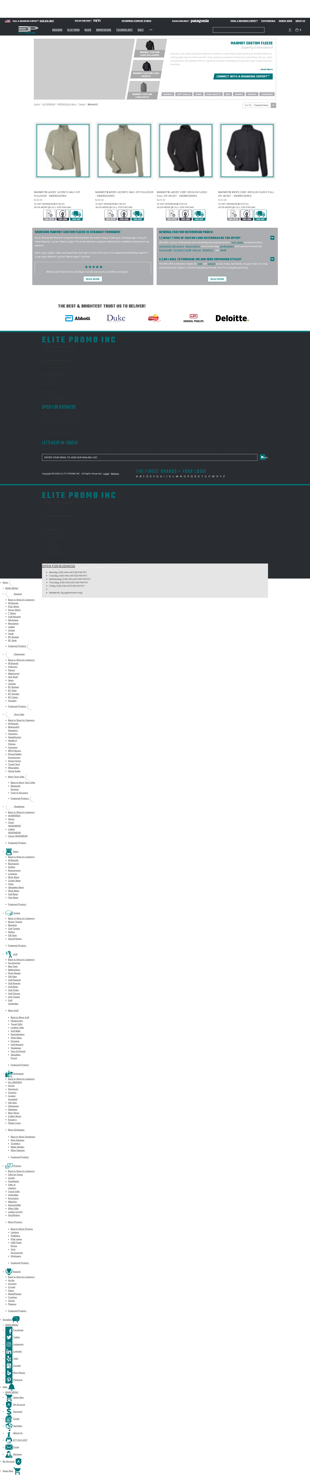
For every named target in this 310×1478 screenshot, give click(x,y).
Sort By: (248, 105)
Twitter (16, 1337)
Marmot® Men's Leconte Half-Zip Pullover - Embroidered (124, 194)
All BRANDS (14, 815)
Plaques (12, 1304)
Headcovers (17, 1020)
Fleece (11, 670)
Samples (17, 1426)
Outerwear (19, 654)
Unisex (11, 630)
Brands (57, 30)
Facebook (18, 1330)
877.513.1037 (53, 391)
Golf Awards (14, 983)
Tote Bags (13, 897)
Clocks (11, 1300)
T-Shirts (12, 613)
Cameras (12, 747)
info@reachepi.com (57, 398)
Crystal (11, 1287)
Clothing (73, 30)
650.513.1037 (47, 21)
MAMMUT (208, 250)
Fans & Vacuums (19, 792)
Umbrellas (13, 1195)
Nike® (223, 250)
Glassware (13, 1106)
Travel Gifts (16, 1024)
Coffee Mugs (14, 1116)
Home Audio (14, 771)
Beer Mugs (13, 1113)
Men (228, 94)
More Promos (15, 1222)
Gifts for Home (15, 1174)
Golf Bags (13, 894)
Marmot (196, 250)
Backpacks (13, 863)
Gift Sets (12, 935)
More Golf (13, 1010)
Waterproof (13, 673)
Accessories (14, 963)
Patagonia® (165, 250)
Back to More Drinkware (23, 1136)
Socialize (7, 1319)
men (200, 264)
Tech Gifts (18, 714)
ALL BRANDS (15, 1082)
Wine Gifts (13, 1208)
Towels (16, 913)
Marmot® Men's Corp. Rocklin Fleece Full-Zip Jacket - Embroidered (246, 194)
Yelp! (15, 1358)
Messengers (14, 870)
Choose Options (62, 156)
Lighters (15, 1232)
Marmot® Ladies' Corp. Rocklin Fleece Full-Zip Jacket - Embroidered (182, 194)
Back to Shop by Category (21, 599)
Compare (61, 150)
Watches (12, 1201)
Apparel (17, 594)
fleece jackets (192, 246)
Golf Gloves (14, 993)
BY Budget (13, 637)
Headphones (14, 737)
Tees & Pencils (18, 1051)
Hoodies (12, 700)
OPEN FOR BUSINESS (58, 566)
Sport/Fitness (15, 938)
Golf (141, 30)
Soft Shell (13, 677)
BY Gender (13, 694)
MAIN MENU (11, 588)
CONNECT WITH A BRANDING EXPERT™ (243, 76)
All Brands (13, 603)
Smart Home (14, 761)
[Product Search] (214, 29)
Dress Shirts (14, 610)
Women (239, 94)
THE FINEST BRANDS (58, 561)
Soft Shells (184, 94)
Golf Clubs (13, 990)
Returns (115, 473)
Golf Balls (15, 1031)
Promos (17, 1166)
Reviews (17, 1454)
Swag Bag (18, 1397)
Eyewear (15, 1041)
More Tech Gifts (16, 776)
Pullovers (12, 666)
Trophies (12, 1297)
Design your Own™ (83, 21)
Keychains (13, 1198)
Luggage (12, 873)
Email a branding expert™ (244, 21)
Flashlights (13, 1181)
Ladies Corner (15, 1212)
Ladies (11, 627)
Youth (11, 633)
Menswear (13, 623)
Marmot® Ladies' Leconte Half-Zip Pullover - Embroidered (57, 194)
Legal (106, 473)
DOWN (198, 94)
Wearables (13, 767)
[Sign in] (290, 30)
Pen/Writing (14, 1215)
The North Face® (182, 250)
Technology (124, 30)
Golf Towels (14, 928)
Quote (16, 1418)
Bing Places (19, 1372)
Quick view (60, 144)
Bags (87, 30)
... (151, 29)
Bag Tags (13, 966)
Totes (11, 884)
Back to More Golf (20, 1017)
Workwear (13, 620)
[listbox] (265, 105)
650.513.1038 (53, 394)
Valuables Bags (16, 887)
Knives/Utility (14, 1205)
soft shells (237, 242)
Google (17, 1365)
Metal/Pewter (14, 1294)
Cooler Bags (14, 880)
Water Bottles (17, 1147)
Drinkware (103, 30)
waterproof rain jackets (171, 246)
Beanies (252, 94)
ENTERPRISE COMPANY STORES (136, 21)
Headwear (19, 806)
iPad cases (16, 1239)
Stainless (12, 1109)
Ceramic (12, 1092)
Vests (11, 680)
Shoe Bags (13, 890)
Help (5, 1387)
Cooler (11, 1178)
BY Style (12, 640)
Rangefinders (17, 1034)
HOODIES (167, 94)
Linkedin (17, 1351)
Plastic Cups (14, 1123)
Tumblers (15, 1143)
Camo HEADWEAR (18, 836)
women (211, 264)
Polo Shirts (13, 606)
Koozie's (12, 1119)
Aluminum (13, 1089)
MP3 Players (14, 750)
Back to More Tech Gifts (23, 782)
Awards (17, 1271)
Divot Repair (14, 973)
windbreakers (227, 246)
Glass (11, 1290)
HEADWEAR (267, 94)
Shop (6, 582)
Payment (17, 1411)
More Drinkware (16, 1129)
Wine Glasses (18, 1150)
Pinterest (17, 1380)
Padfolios (15, 1235)
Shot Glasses (17, 1140)
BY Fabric (13, 697)
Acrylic (11, 1085)
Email (16, 1447)
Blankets (12, 925)
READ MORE (93, 279)
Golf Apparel (14, 616)
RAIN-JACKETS (214, 94)
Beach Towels (15, 921)
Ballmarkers (14, 969)
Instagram (18, 1344)
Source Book (285, 21)
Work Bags (13, 877)
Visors (11, 819)
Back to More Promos (22, 1229)
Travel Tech (14, 764)
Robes (11, 932)
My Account (19, 1404)
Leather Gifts (17, 1027)
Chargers (13, 733)
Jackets (12, 683)
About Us (300, 21)
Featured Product (17, 646)
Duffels (11, 867)
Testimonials (268, 21)
